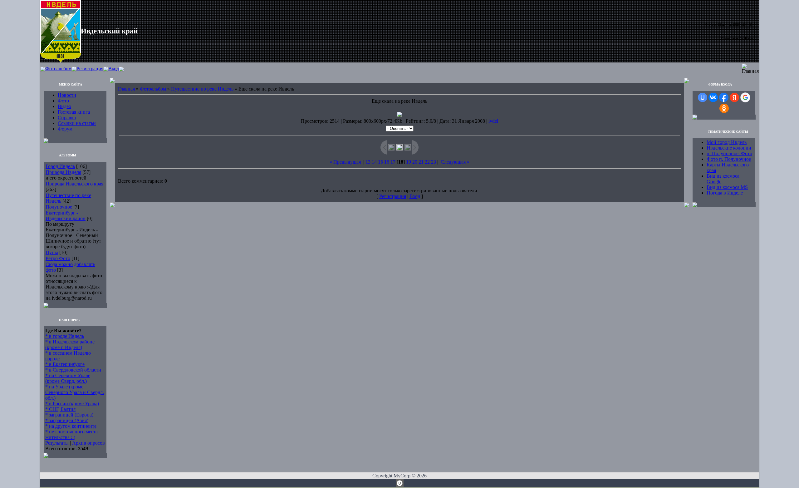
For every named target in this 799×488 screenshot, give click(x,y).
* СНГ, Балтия (60, 409)
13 (367, 162)
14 (374, 162)
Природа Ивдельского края (74, 183)
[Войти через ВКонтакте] (713, 97)
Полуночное (59, 206)
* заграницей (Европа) (69, 414)
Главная (126, 88)
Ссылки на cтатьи (77, 123)
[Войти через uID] (702, 97)
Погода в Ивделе (725, 192)
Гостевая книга (74, 112)
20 (414, 162)
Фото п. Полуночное (729, 159)
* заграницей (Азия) (66, 420)
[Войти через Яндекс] (734, 97)
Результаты (57, 443)
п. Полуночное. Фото (729, 153)
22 (427, 162)
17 (392, 162)
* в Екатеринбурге (65, 364)
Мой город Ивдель (727, 142)
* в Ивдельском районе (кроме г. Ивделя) (70, 344)
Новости (67, 95)
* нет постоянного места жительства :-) (71, 434)
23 (433, 162)
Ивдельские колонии (729, 147)
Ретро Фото (58, 258)
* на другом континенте (70, 426)
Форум (65, 128)
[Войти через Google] (745, 97)
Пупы (52, 252)
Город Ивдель (60, 166)
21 (421, 162)
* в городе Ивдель (64, 336)
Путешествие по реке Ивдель (202, 88)
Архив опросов (88, 443)
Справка (67, 117)
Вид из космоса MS (727, 187)
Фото (63, 100)
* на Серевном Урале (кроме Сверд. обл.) (67, 378)
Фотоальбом (58, 68)
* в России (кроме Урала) (72, 403)
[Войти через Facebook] (723, 97)
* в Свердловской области (73, 369)
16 (386, 162)
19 (408, 162)
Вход (113, 68)
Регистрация (89, 68)
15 (380, 162)
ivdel (493, 121)
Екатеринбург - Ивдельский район (66, 215)
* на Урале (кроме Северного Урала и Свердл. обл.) (74, 392)
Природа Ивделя (63, 172)
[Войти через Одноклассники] (724, 108)
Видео (64, 106)
